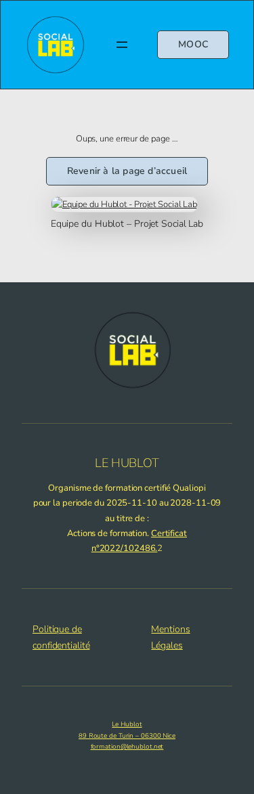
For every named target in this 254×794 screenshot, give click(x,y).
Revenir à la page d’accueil (127, 170)
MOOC (193, 44)
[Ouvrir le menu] (122, 45)
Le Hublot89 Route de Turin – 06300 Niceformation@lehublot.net (127, 735)
